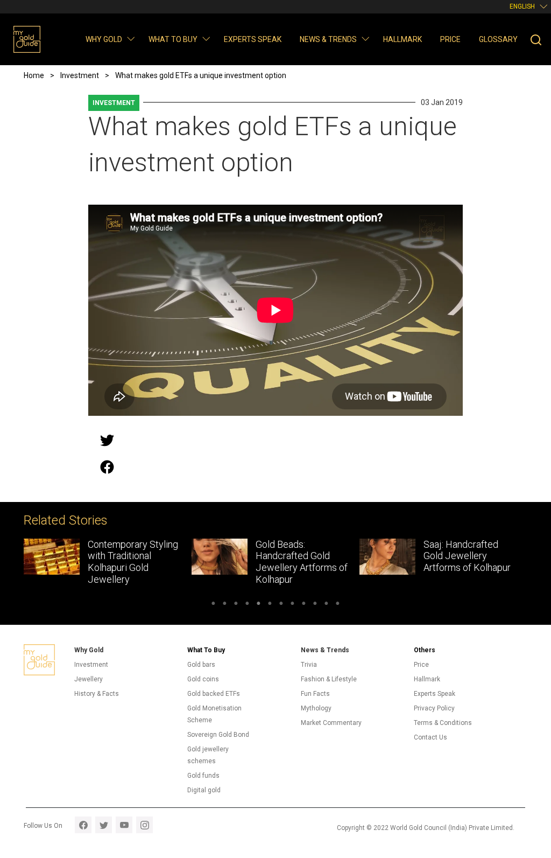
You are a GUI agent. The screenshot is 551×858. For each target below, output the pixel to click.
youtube (124, 825)
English (522, 6)
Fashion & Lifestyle (329, 679)
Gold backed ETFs (213, 693)
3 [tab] (236, 605)
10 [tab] (315, 605)
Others (424, 650)
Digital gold (204, 790)
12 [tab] (337, 605)
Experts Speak (252, 39)
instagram (144, 825)
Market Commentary (331, 723)
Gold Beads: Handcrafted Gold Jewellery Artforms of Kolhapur (302, 562)
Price (450, 39)
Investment (114, 103)
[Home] (26, 39)
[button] (130, 38)
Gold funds (203, 775)
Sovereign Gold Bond (218, 734)
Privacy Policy (434, 708)
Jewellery (88, 679)
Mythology (316, 708)
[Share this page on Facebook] (107, 467)
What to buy (173, 39)
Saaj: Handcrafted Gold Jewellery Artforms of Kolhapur (467, 556)
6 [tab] (270, 605)
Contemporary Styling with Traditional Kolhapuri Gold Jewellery (133, 562)
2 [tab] (224, 605)
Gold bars (201, 664)
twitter (103, 825)
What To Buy (206, 650)
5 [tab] (258, 605)
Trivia (309, 664)
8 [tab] (292, 605)
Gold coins (203, 679)
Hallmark (402, 39)
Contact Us (430, 737)
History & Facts (96, 693)
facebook (83, 825)
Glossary (498, 39)
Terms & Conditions (443, 723)
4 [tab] (247, 605)
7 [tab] (281, 605)
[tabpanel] (108, 564)
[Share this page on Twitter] (107, 440)
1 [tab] (213, 605)
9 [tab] (303, 605)
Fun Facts (315, 693)
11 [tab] (326, 605)
